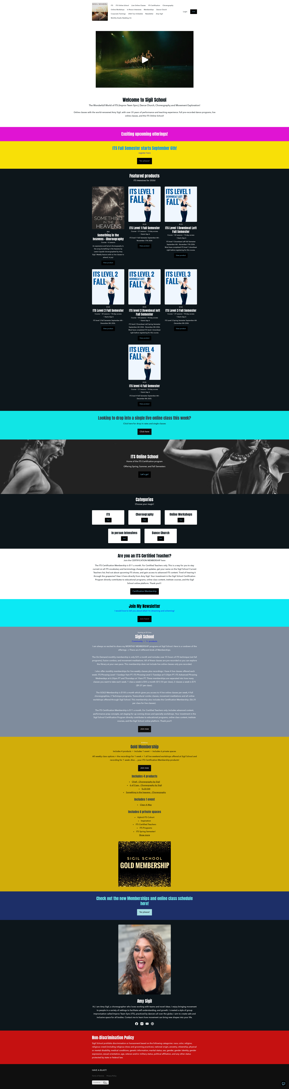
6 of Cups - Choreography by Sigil (146, 785)
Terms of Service (98, 1076)
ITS (112, 5)
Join (193, 11)
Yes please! (144, 161)
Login (185, 12)
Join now (144, 729)
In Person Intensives (134, 9)
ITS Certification (154, 5)
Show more (144, 835)
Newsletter (149, 14)
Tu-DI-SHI (146, 789)
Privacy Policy (111, 1076)
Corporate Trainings (118, 14)
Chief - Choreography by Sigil (146, 782)
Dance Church (161, 9)
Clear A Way (146, 805)
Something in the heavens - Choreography (146, 792)
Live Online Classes (138, 5)
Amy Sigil (159, 14)
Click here (144, 432)
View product (108, 263)
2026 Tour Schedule (135, 14)
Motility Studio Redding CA (121, 18)
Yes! (108, 520)
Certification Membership (145, 591)
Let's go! (145, 474)
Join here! (144, 619)
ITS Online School (122, 5)
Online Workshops (117, 9)
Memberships (149, 9)
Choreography (168, 5)
